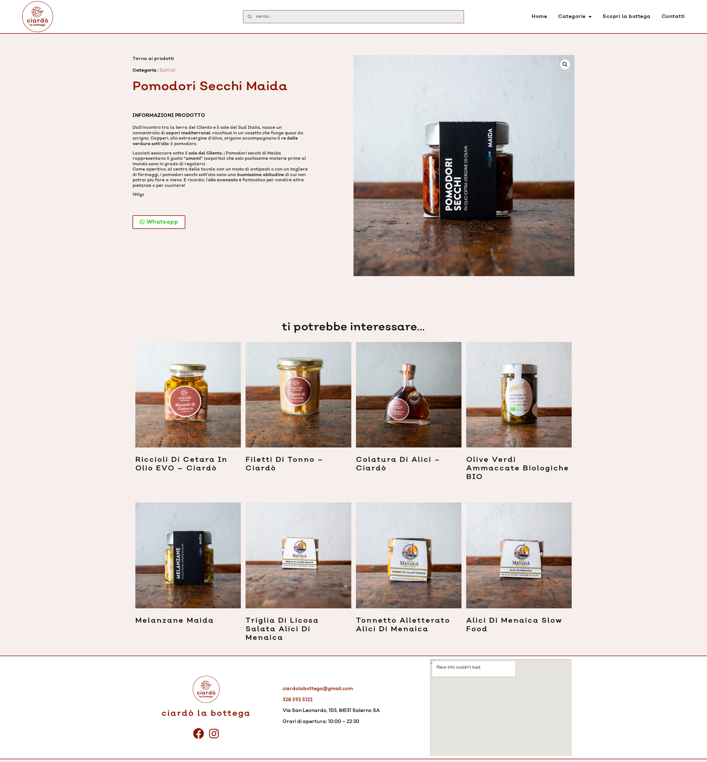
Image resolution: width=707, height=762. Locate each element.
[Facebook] (198, 733)
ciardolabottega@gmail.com (318, 688)
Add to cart (135, 481)
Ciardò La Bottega (206, 713)
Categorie (572, 17)
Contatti (673, 17)
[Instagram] (213, 733)
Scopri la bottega (627, 17)
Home (539, 17)
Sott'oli (167, 70)
